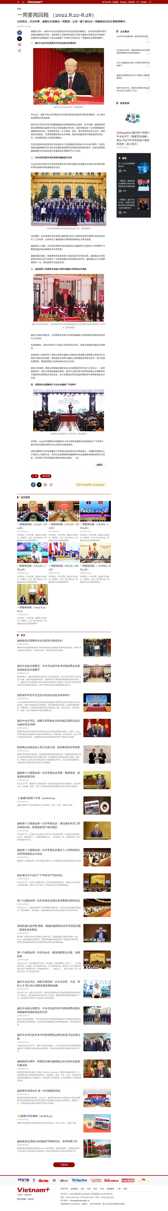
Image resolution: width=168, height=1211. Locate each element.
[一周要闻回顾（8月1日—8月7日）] (64, 552)
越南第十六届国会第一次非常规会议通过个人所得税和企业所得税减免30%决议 (48, 852)
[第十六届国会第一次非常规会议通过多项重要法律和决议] (97, 908)
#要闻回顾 (45, 476)
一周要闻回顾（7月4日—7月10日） (32, 526)
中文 (137, 2)
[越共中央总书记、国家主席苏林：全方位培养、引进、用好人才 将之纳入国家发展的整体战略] (97, 989)
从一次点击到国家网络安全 (126, 164)
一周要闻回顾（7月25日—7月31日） (31, 568)
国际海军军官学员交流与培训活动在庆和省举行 (43, 695)
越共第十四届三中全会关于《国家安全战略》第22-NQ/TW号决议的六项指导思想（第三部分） (133, 138)
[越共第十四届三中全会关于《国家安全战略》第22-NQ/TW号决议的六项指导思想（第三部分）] (134, 118)
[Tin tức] (43, 1180)
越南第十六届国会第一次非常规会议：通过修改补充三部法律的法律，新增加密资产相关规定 (48, 825)
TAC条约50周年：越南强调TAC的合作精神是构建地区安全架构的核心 (133, 51)
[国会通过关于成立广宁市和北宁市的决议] (97, 882)
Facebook (19, 32)
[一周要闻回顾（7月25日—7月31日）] (32, 552)
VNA (102, 1189)
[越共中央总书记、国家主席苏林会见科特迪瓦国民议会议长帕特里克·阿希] (97, 728)
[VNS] (79, 1180)
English (115, 2)
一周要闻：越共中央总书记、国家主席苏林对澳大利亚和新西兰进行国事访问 (126, 204)
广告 (119, 1189)
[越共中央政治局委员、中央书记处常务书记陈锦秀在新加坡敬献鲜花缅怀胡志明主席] (97, 1015)
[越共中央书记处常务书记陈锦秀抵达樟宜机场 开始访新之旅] (97, 1042)
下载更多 (64, 1164)
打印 (19, 44)
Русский (143, 2)
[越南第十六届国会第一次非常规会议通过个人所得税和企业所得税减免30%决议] (97, 857)
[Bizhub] (64, 1180)
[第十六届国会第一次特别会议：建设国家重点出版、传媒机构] (97, 960)
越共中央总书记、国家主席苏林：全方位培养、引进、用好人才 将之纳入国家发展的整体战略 (48, 983)
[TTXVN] (23, 1180)
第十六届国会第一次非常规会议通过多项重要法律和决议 (48, 900)
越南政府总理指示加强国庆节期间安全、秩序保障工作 (47, 1141)
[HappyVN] (143, 1180)
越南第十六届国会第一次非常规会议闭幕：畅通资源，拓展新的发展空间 (48, 774)
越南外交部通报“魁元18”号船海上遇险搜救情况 (133, 76)
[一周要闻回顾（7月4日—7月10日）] (32, 511)
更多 (23, 635)
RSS (82, 1189)
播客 (124, 158)
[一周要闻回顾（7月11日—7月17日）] (64, 511)
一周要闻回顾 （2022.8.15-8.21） (31, 609)
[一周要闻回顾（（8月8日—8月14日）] (95, 552)
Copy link (19, 50)
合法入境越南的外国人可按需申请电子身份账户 (133, 64)
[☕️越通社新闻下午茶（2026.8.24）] (97, 805)
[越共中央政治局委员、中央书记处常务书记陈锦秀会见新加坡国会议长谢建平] (97, 673)
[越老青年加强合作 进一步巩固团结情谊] (97, 1098)
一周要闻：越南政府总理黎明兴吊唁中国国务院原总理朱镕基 (126, 183)
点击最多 (124, 31)
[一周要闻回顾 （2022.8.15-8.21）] (32, 594)
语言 (95, 1189)
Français (123, 2)
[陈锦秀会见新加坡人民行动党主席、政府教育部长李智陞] (97, 754)
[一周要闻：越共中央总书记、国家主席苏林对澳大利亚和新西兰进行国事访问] (143, 204)
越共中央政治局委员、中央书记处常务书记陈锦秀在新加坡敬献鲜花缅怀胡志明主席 (48, 1010)
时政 (19, 9)
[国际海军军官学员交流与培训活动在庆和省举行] (97, 702)
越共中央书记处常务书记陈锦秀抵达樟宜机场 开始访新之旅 (49, 1036)
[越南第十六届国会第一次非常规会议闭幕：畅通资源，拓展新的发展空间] (97, 780)
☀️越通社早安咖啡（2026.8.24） (35, 1116)
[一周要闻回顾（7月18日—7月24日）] (95, 511)
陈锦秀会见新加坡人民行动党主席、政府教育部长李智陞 (48, 747)
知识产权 (64, 1189)
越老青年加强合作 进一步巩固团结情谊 (38, 1090)
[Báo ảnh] (128, 1180)
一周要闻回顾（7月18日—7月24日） (94, 526)
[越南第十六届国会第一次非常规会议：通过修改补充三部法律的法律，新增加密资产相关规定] (97, 831)
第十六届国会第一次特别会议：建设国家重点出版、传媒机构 (48, 954)
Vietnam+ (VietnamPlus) (35, 2)
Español (131, 2)
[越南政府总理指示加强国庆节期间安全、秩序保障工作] (97, 1148)
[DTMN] (111, 1180)
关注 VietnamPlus (84, 485)
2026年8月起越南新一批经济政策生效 (132, 36)
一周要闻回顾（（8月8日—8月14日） (95, 568)
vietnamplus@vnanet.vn (79, 1200)
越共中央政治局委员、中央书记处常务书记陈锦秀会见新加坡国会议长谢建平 (48, 667)
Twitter (19, 38)
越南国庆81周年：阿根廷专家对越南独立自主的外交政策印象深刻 (48, 1063)
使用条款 (74, 1189)
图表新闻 (124, 103)
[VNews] (33, 1180)
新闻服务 (110, 1189)
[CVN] (95, 1180)
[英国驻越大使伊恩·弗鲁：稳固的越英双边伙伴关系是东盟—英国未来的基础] (97, 933)
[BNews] (54, 1180)
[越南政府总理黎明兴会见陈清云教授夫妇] (97, 648)
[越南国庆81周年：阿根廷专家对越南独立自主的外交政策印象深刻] (97, 1069)
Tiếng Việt (106, 2)
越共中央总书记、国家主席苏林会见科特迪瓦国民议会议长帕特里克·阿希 (48, 722)
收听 (124, 171)
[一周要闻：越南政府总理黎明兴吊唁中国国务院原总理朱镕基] (143, 185)
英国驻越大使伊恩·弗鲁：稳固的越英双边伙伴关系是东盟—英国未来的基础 (49, 927)
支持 (89, 1189)
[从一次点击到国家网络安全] (143, 168)
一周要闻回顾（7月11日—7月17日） (64, 526)
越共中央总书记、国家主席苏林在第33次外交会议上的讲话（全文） (133, 89)
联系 (125, 1189)
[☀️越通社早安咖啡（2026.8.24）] (97, 1123)
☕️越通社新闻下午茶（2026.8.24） (37, 798)
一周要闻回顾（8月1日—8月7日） (64, 568)
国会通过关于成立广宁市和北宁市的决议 (39, 875)
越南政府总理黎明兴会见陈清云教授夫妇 (39, 640)
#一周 (34, 476)
